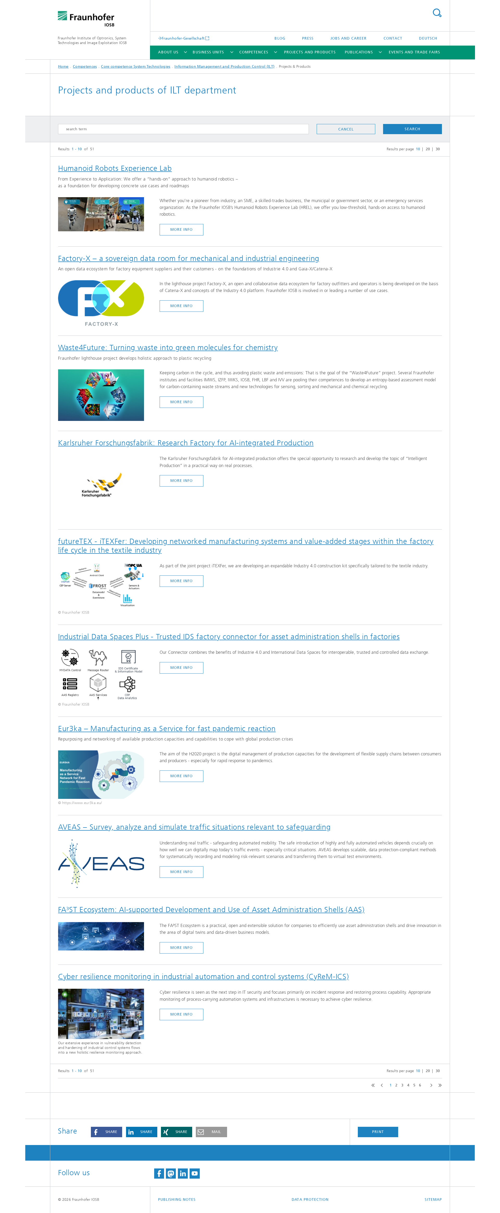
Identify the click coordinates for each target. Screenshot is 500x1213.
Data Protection (310, 1199)
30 (438, 149)
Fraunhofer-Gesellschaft (183, 38)
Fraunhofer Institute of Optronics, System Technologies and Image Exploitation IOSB (92, 40)
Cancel (346, 129)
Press (308, 38)
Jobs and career (348, 38)
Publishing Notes (177, 1199)
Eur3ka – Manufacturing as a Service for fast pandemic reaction (167, 728)
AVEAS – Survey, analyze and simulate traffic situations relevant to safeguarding (194, 827)
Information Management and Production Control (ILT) (224, 66)
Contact (393, 38)
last (438, 1085)
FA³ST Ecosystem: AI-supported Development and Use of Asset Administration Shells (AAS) (211, 909)
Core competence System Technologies (135, 66)
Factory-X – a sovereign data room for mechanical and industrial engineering (188, 258)
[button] (106, 1132)
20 (428, 149)
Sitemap (433, 1199)
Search (437, 13)
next (430, 1085)
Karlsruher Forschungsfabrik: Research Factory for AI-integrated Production (186, 442)
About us (168, 52)
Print (378, 1132)
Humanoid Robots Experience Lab (115, 168)
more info (181, 229)
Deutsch (428, 38)
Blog (279, 38)
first (372, 1085)
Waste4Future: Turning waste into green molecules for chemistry (168, 347)
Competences (253, 52)
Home (63, 66)
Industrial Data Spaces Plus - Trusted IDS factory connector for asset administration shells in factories (229, 636)
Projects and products (310, 52)
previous (381, 1085)
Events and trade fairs (414, 52)
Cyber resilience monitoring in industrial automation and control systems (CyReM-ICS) (203, 976)
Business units (208, 52)
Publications (359, 52)
